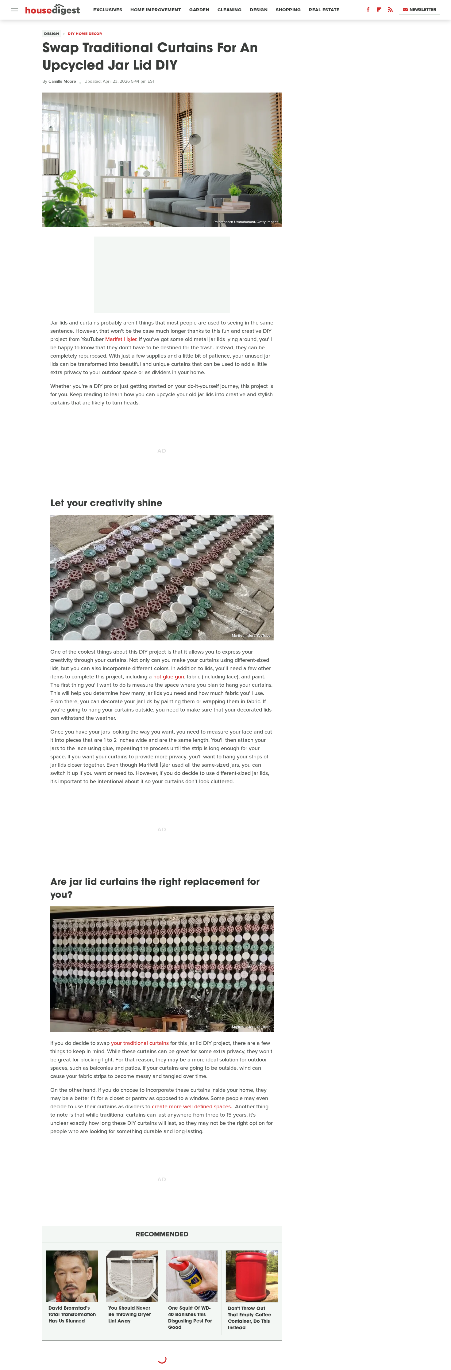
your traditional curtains (140, 1043)
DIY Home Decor (85, 33)
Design (259, 9)
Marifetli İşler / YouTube (251, 635)
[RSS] (390, 11)
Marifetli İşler (120, 339)
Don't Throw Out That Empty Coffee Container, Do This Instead (249, 1318)
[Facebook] (368, 11)
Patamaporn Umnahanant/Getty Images (246, 222)
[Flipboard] (379, 11)
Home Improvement (155, 9)
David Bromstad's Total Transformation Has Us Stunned (72, 1315)
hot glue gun (168, 677)
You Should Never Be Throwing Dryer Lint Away (129, 1315)
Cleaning (229, 9)
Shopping (288, 9)
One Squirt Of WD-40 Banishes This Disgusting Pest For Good (190, 1318)
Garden (199, 9)
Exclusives (107, 9)
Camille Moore (62, 81)
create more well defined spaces (191, 1106)
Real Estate (324, 9)
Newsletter (423, 9)
